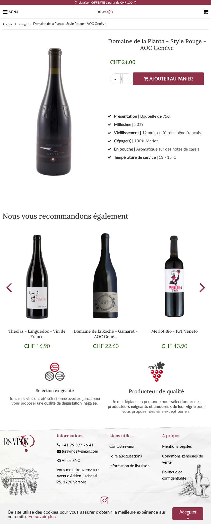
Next (202, 287)
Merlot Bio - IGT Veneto (174, 331)
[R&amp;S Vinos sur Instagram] (104, 502)
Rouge (23, 24)
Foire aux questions (125, 456)
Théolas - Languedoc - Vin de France (37, 334)
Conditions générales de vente (182, 459)
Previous (9, 287)
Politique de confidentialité (174, 475)
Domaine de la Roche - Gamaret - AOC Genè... (106, 334)
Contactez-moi (121, 446)
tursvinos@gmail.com (80, 451)
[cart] (205, 11)
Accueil (8, 24)
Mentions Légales (177, 446)
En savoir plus (42, 516)
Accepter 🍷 (188, 513)
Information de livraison (129, 465)
